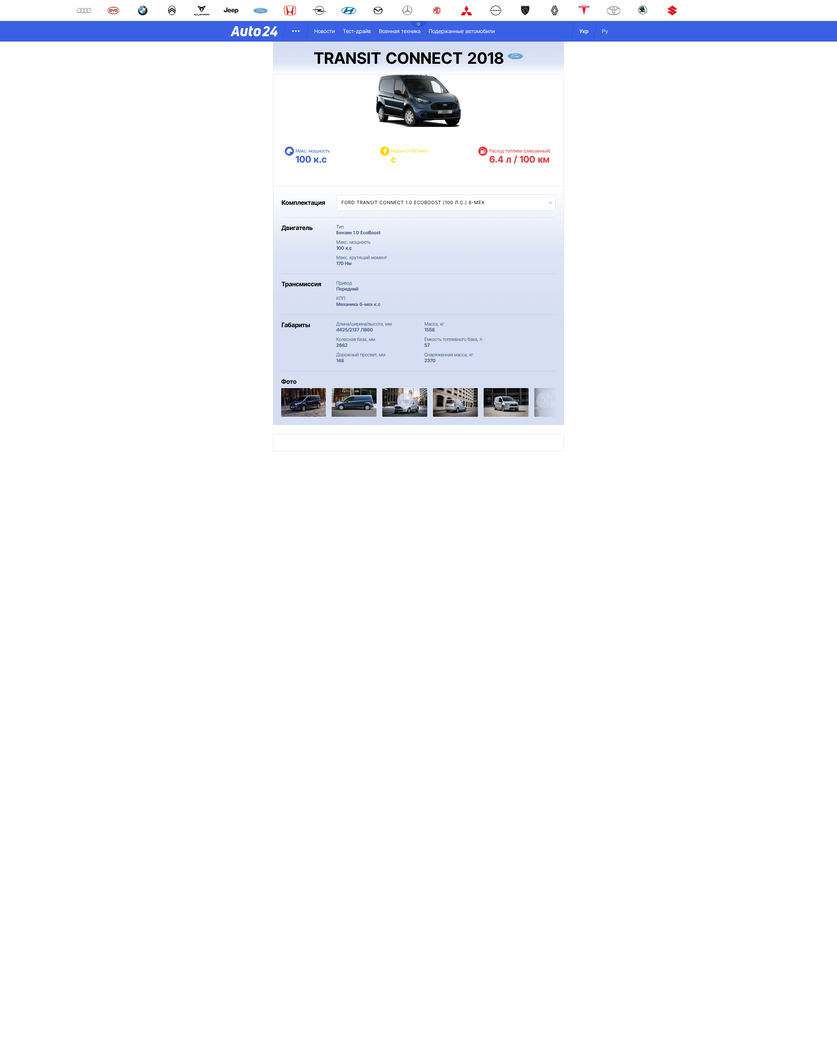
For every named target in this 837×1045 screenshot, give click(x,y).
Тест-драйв (357, 31)
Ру (605, 31)
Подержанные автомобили (462, 31)
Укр (584, 31)
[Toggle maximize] (405, 400)
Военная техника (399, 31)
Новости (324, 31)
